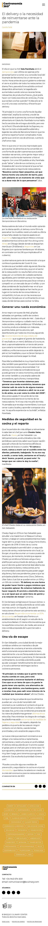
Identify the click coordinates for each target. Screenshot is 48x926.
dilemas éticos (38, 714)
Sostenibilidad (10, 850)
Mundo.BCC (10, 842)
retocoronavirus (27, 846)
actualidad (21, 806)
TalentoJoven (24, 850)
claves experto (36, 818)
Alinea (4, 244)
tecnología (38, 850)
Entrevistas (22, 830)
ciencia (41, 814)
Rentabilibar (7, 770)
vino (30, 854)
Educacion (10, 830)
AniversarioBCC (24, 810)
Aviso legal (6, 921)
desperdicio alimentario (14, 826)
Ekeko (14, 435)
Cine (6, 818)
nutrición (22, 842)
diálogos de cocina (35, 826)
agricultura (34, 806)
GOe (38, 834)
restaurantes (10, 846)
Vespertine (29, 247)
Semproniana (8, 72)
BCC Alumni (37, 810)
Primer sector (35, 842)
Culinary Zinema (30, 822)
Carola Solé (7, 27)
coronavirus (15, 822)
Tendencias (20, 854)
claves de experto (19, 818)
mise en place (21, 838)
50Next (10, 806)
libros (10, 838)
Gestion (30, 834)
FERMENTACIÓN (36, 830)
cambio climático (28, 814)
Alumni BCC (9, 810)
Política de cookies (18, 921)
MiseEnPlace (35, 838)
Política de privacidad (34, 921)
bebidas (14, 814)
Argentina (6, 238)
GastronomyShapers (15, 834)
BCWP (6, 814)
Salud (40, 846)
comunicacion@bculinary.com (24, 882)
